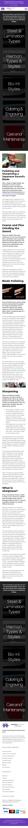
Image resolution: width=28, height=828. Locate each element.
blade (12, 237)
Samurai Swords (6, 751)
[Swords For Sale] (8, 9)
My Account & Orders (8, 787)
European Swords (7, 758)
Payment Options (7, 785)
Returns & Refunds (7, 782)
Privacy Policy (6, 789)
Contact (4, 778)
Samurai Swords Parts (8, 756)
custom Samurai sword (9, 194)
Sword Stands (6, 767)
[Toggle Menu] (26, 9)
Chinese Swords (6, 760)
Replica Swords (6, 762)
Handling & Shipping (8, 780)
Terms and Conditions (8, 791)
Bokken (4, 765)
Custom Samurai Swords (9, 753)
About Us (4, 775)
